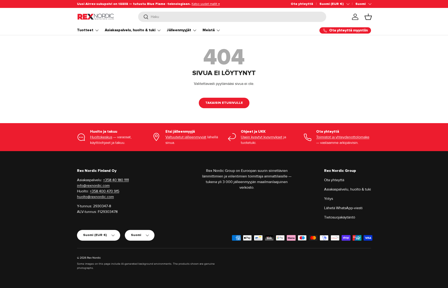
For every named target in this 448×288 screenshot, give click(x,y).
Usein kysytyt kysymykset (261, 137)
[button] (368, 17)
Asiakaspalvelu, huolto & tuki (130, 30)
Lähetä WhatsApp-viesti (343, 208)
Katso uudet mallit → (206, 4)
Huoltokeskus (101, 137)
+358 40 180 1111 (116, 180)
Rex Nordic (94, 258)
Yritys (328, 198)
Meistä (209, 30)
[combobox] (232, 17)
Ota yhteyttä (302, 4)
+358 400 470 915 (104, 191)
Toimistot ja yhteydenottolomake (342, 137)
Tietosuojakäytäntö (339, 217)
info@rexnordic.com (93, 185)
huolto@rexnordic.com (95, 196)
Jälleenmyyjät (179, 30)
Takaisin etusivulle (224, 103)
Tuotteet (85, 30)
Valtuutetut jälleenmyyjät (185, 137)
